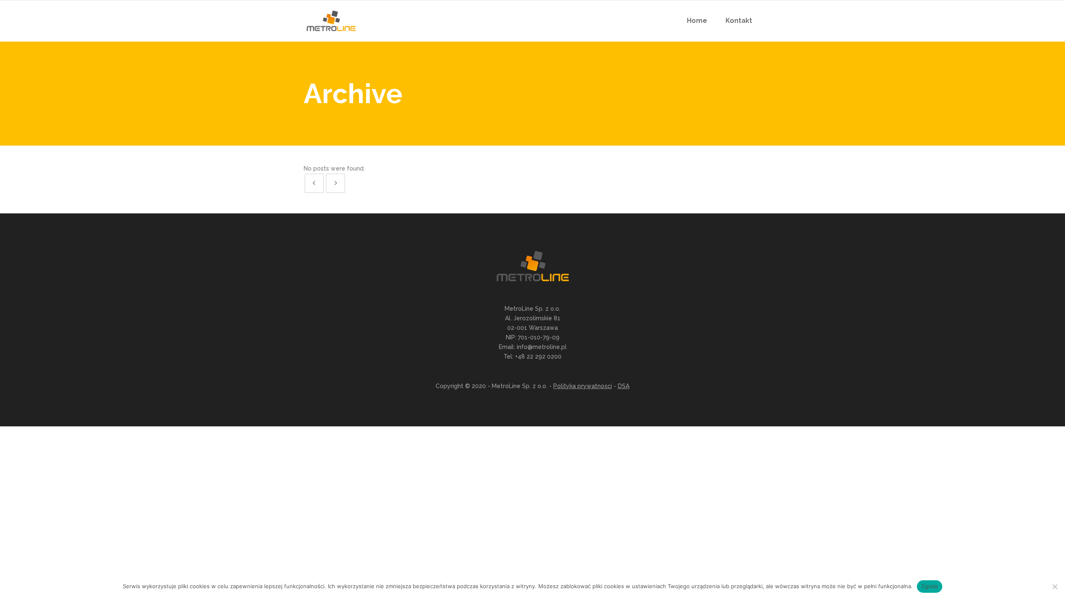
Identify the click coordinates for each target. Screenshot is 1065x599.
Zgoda (929, 586)
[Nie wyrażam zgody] (1054, 586)
